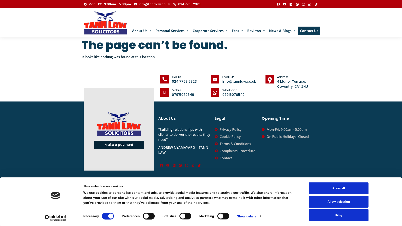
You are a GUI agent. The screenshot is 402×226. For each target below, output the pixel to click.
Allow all (338, 188)
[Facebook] (278, 4)
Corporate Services (208, 30)
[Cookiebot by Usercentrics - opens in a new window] (55, 218)
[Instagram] (303, 4)
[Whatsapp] (310, 4)
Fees (235, 30)
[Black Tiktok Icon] (316, 4)
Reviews (254, 30)
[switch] (149, 216)
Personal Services (170, 30)
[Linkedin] (291, 4)
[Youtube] (284, 4)
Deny (338, 215)
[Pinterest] (297, 4)
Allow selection (338, 201)
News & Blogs (280, 30)
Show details (246, 216)
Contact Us (309, 30)
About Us (139, 30)
